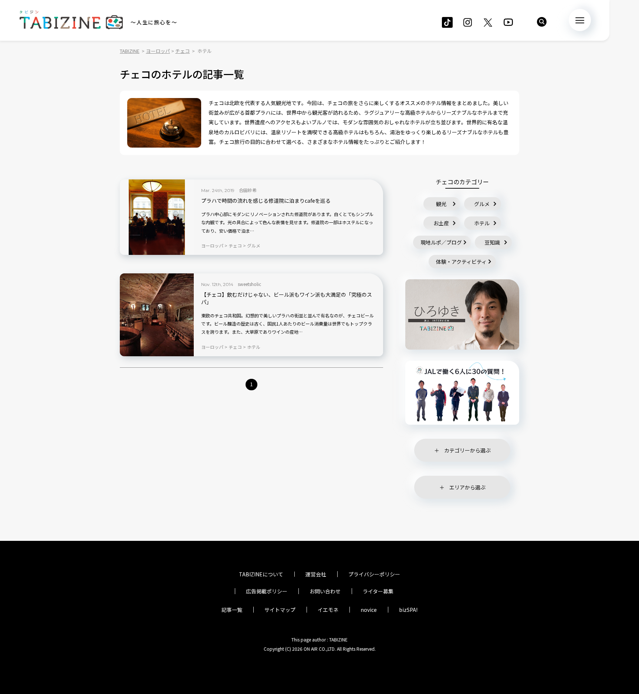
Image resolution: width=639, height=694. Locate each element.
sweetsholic (249, 284)
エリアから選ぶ (467, 487)
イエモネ (328, 609)
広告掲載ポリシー (266, 591)
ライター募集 (378, 591)
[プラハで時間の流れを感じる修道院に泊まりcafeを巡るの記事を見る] (157, 217)
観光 (441, 204)
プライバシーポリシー (374, 574)
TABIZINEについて (261, 574)
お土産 (441, 223)
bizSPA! (408, 609)
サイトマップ (279, 609)
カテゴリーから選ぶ (467, 450)
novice (369, 609)
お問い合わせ (325, 591)
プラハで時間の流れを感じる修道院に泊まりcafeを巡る (266, 200)
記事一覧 (232, 609)
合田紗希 (248, 190)
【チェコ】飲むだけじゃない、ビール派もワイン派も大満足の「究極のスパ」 (286, 298)
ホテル (482, 223)
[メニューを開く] (580, 20)
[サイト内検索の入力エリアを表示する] (542, 22)
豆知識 (492, 242)
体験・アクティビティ (461, 261)
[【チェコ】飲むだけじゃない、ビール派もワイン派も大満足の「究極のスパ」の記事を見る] (157, 314)
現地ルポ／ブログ (441, 242)
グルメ (482, 204)
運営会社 (315, 574)
